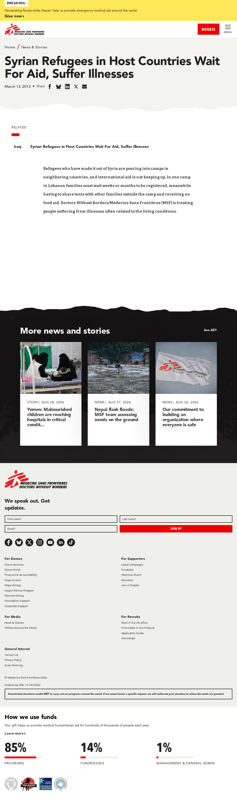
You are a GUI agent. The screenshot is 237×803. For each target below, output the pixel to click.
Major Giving (13, 585)
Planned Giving (14, 595)
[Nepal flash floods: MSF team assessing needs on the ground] (118, 393)
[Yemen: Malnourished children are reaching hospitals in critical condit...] (50, 393)
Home (10, 47)
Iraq (17, 146)
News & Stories (34, 47)
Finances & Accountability (21, 574)
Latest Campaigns (132, 564)
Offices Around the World (21, 627)
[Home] (61, 29)
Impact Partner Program (19, 590)
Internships (128, 638)
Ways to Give (13, 580)
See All (209, 330)
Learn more (14, 733)
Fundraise (127, 569)
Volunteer (127, 580)
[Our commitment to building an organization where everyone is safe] (186, 393)
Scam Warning (14, 665)
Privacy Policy (13, 660)
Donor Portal (12, 569)
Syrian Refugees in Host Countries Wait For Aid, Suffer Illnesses (89, 146)
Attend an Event (131, 574)
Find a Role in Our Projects (137, 627)
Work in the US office (134, 622)
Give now (13, 15)
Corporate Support (16, 606)
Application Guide (132, 633)
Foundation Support (17, 600)
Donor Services (14, 564)
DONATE (208, 29)
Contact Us (11, 655)
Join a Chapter (130, 585)
